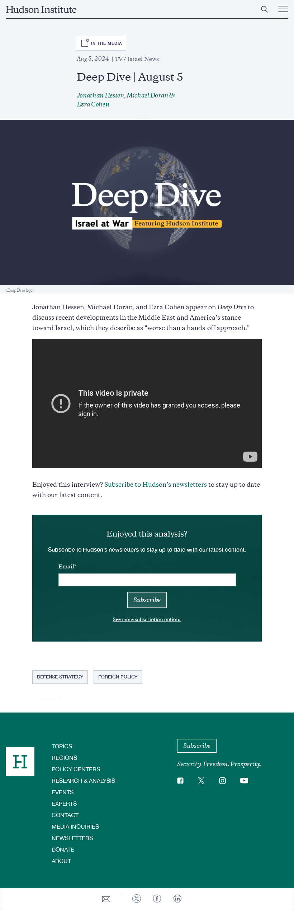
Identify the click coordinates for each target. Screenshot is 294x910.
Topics (62, 746)
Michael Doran (147, 95)
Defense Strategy (60, 677)
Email (66, 566)
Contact (65, 814)
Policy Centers (76, 769)
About (61, 860)
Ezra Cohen (93, 104)
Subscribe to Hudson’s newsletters (155, 484)
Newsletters (72, 837)
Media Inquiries (75, 826)
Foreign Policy (117, 677)
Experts (64, 803)
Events (63, 791)
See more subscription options (147, 619)
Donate (63, 849)
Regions (64, 757)
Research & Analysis (83, 780)
